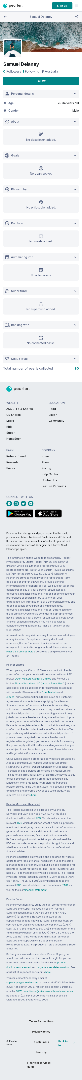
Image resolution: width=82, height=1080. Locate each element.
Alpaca (10, 696)
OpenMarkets (50, 692)
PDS (38, 818)
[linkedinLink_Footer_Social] (31, 503)
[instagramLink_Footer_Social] (17, 503)
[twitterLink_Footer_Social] (24, 503)
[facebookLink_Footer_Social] (10, 503)
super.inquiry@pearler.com (22, 982)
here (34, 795)
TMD (19, 822)
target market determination (53, 967)
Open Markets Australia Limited (33, 678)
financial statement (35, 889)
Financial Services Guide (20, 651)
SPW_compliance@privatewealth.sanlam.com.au (44, 991)
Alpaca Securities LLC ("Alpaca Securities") (39, 683)
